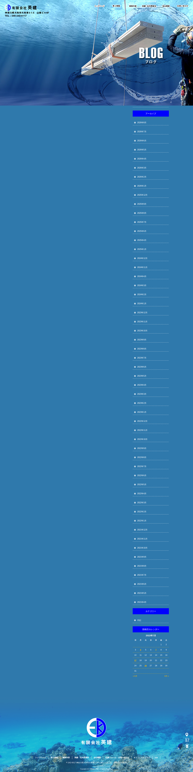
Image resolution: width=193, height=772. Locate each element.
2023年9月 (141, 340)
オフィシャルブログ (142, 757)
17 (135, 660)
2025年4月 (141, 240)
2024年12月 (142, 258)
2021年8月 (141, 566)
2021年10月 (142, 548)
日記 (139, 620)
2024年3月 (141, 285)
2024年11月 (142, 267)
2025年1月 (141, 249)
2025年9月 (141, 204)
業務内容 (132, 6)
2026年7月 (141, 131)
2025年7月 (141, 222)
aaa (156, 757)
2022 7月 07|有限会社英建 (147, 1)
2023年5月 (141, 376)
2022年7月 (141, 466)
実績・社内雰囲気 (149, 6)
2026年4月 (141, 159)
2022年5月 (141, 484)
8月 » (167, 676)
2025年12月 (142, 195)
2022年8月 (141, 457)
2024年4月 (141, 276)
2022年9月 (141, 448)
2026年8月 (141, 122)
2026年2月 (141, 177)
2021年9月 (141, 557)
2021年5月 (141, 593)
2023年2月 (141, 403)
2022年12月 (142, 421)
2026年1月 (141, 186)
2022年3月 (141, 502)
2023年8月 (141, 349)
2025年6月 (141, 231)
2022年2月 (141, 511)
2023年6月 (141, 367)
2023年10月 (142, 331)
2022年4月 (141, 493)
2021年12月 (142, 530)
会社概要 (166, 6)
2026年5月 (141, 150)
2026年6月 (141, 140)
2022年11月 (142, 430)
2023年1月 (141, 412)
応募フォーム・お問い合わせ (181, 6)
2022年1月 (141, 521)
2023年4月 (141, 385)
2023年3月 (141, 394)
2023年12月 (142, 312)
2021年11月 (142, 539)
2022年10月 (142, 439)
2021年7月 (141, 575)
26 (146, 666)
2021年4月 (141, 602)
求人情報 (117, 6)
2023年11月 (142, 321)
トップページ (102, 6)
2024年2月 (141, 294)
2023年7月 (141, 358)
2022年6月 (141, 475)
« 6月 (135, 676)
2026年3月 (141, 168)
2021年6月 (141, 584)
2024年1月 (141, 303)
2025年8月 (141, 213)
